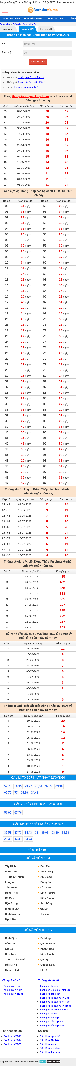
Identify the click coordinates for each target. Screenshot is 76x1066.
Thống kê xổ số (48, 980)
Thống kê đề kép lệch (52, 1025)
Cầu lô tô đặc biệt (49, 1040)
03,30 (59, 786)
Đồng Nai (46, 882)
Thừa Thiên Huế (15, 959)
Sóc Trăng (46, 903)
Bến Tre (45, 866)
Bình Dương (12, 914)
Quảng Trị (46, 959)
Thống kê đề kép (49, 1017)
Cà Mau (9, 898)
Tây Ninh (10, 866)
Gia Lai (9, 948)
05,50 (24, 792)
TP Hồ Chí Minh (14, 876)
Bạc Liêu (10, 919)
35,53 (7, 832)
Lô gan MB (8, 29)
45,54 (38, 786)
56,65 (7, 812)
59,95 (18, 786)
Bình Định (11, 938)
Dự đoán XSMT (12, 1044)
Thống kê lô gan (49, 986)
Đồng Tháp (12, 892)
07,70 (7, 792)
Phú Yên (45, 970)
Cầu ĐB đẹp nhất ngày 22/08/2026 (38, 823)
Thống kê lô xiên (49, 1013)
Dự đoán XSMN (12, 1040)
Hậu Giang (11, 903)
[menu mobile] (5, 10)
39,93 (44, 832)
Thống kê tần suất (50, 993)
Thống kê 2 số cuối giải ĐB (55, 989)
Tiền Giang (11, 887)
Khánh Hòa (47, 948)
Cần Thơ (45, 887)
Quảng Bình (12, 970)
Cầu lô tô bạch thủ (50, 1036)
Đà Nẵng (45, 938)
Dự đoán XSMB (12, 1036)
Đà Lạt (44, 908)
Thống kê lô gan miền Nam (55, 1001)
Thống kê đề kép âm (51, 1021)
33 (36, 832)
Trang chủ (5, 24)
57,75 (7, 786)
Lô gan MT (46, 29)
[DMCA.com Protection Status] (50, 1062)
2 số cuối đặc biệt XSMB (31, 82)
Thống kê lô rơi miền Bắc (54, 1009)
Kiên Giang (47, 898)
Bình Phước (47, 892)
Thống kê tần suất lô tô (31, 77)
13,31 (18, 838)
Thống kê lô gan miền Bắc (25, 24)
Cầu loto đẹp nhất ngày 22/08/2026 (38, 777)
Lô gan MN (27, 29)
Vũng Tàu (11, 871)
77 (16, 792)
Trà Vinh (45, 914)
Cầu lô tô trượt (48, 1044)
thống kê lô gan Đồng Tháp (30, 96)
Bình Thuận (12, 908)
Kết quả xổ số (11, 980)
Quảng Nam (47, 964)
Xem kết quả (38, 61)
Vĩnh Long (46, 871)
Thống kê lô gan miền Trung (55, 1005)
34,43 (34, 792)
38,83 (65, 832)
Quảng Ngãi (47, 943)
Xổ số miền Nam (38, 858)
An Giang (46, 876)
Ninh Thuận (47, 954)
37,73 (48, 786)
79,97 (28, 786)
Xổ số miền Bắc (38, 850)
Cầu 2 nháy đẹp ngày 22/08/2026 (38, 803)
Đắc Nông (11, 964)
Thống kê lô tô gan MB (25, 87)
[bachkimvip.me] (42, 13)
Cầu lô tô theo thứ (50, 1052)
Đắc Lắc (10, 943)
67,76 (18, 812)
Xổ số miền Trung (38, 929)
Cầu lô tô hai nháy (50, 1048)
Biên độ (6, 52)
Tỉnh (4, 43)
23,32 (7, 838)
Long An (10, 882)
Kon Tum (10, 954)
